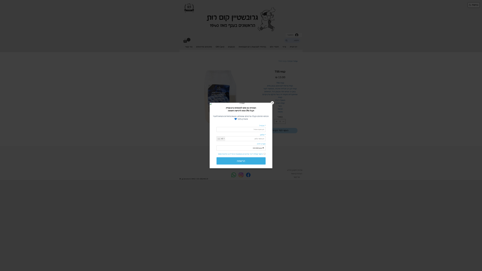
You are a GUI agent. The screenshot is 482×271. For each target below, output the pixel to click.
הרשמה (241, 160)
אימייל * (262, 125)
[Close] (272, 102)
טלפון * (263, 135)
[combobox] (221, 138)
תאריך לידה (261, 144)
